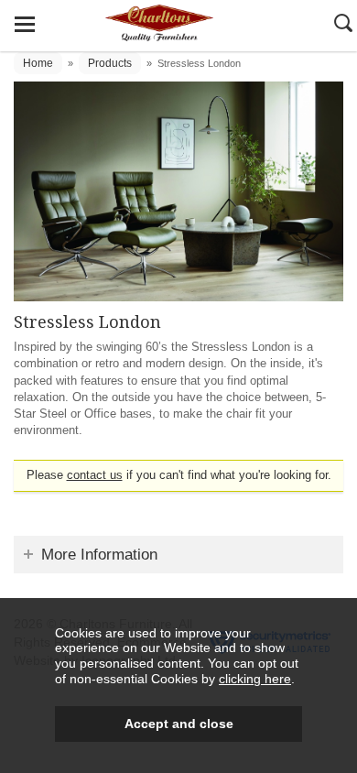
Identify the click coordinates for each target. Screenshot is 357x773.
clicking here (255, 678)
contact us (95, 475)
